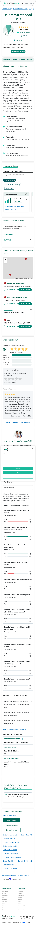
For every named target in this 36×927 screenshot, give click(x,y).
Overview (6, 60)
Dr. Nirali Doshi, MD (9, 839)
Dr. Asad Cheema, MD (10, 853)
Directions (11, 290)
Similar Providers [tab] (11, 820)
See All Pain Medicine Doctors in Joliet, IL (15, 875)
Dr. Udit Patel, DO (9, 861)
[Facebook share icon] (21, 918)
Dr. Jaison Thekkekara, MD (12, 857)
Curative (7, 240)
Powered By (5, 879)
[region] (18, 463)
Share (25, 36)
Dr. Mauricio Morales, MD (11, 842)
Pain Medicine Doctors (20, 9)
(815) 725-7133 (25, 303)
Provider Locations (18, 60)
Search (21, 3)
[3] (13, 379)
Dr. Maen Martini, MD (10, 850)
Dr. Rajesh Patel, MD (25, 861)
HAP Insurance (9, 234)
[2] (9, 379)
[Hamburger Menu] (5, 2)
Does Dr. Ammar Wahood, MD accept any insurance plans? (16, 714)
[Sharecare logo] (18, 916)
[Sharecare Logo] (12, 2)
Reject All (18, 468)
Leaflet (16, 278)
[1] (5, 379)
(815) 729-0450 (25, 289)
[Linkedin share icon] (27, 918)
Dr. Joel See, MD (26, 835)
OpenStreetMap (23, 278)
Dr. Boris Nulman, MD (10, 835)
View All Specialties (9, 815)
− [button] (5, 262)
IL (30, 9)
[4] (16, 379)
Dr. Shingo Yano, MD (10, 868)
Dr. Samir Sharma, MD (10, 846)
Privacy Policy (28, 460)
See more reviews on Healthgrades (18, 422)
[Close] (32, 448)
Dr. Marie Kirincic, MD (10, 865)
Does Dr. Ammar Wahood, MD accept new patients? (16, 722)
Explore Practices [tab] (12, 830)
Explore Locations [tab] (12, 825)
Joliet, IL (19, 40)
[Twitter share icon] (29, 918)
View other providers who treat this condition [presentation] (14, 207)
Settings (18, 476)
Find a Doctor (6, 9)
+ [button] (5, 259)
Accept (18, 472)
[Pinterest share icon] (32, 918)
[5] (20, 379)
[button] (28, 506)
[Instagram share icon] (24, 918)
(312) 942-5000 (25, 326)
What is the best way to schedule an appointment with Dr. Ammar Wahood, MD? (16, 704)
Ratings (29, 60)
